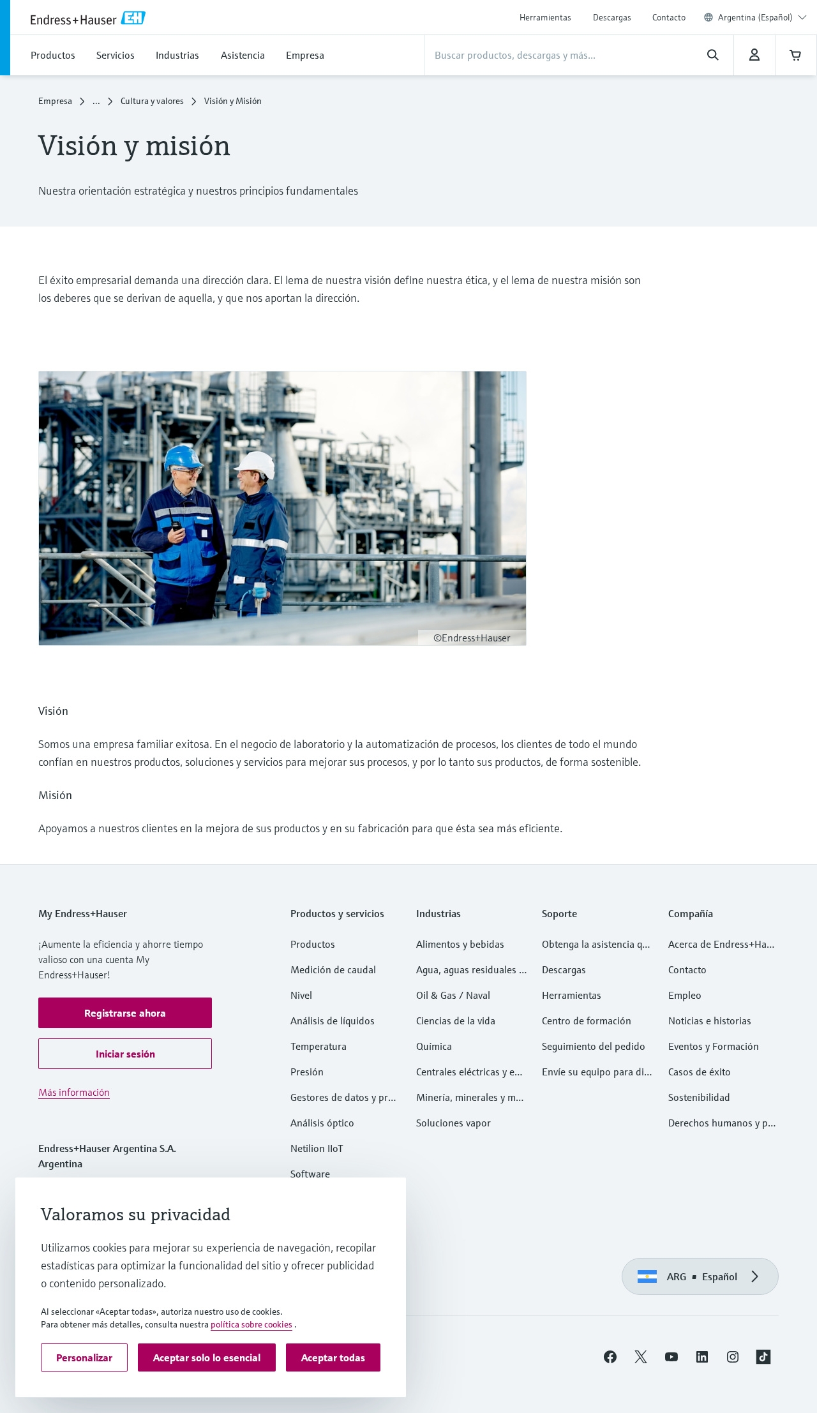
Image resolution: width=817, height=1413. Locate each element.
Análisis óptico (322, 1122)
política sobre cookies (251, 1324)
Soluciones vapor (453, 1122)
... (96, 101)
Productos (312, 944)
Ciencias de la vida (455, 1020)
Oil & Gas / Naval (453, 995)
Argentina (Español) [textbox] (755, 17)
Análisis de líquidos (332, 1020)
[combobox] (762, 17)
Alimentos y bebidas (460, 944)
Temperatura (318, 1046)
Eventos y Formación (713, 1046)
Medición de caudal (333, 969)
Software (310, 1173)
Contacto (669, 17)
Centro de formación (586, 1020)
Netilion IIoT (316, 1148)
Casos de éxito (699, 1071)
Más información (74, 1092)
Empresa (55, 101)
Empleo (684, 995)
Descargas (612, 17)
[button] (125, 1013)
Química (434, 1046)
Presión (307, 1071)
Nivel (301, 995)
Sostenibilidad (699, 1097)
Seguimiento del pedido (593, 1046)
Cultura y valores (152, 101)
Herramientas (545, 17)
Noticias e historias (709, 1020)
